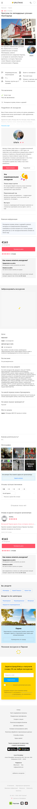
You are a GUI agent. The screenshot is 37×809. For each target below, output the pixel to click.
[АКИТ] (22, 803)
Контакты (18, 790)
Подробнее (26, 168)
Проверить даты (18, 249)
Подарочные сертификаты (18, 716)
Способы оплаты (18, 735)
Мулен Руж (28, 590)
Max (22, 765)
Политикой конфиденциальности (13, 696)
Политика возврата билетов (18, 722)
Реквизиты (30, 788)
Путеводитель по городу (18, 639)
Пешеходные (7, 601)
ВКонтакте (16, 765)
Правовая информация (11, 788)
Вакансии (22, 788)
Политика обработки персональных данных (18, 732)
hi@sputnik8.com (18, 767)
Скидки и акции (18, 719)
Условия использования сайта (18, 729)
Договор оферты (18, 725)
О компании (10, 785)
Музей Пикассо (16, 590)
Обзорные (31, 601)
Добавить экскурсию (18, 773)
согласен (10, 685)
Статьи (18, 710)
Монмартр (6, 590)
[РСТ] (26, 803)
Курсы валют (18, 738)
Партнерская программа (23, 785)
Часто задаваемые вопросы (18, 713)
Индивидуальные (19, 601)
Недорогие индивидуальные (11, 604)
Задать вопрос (10, 168)
